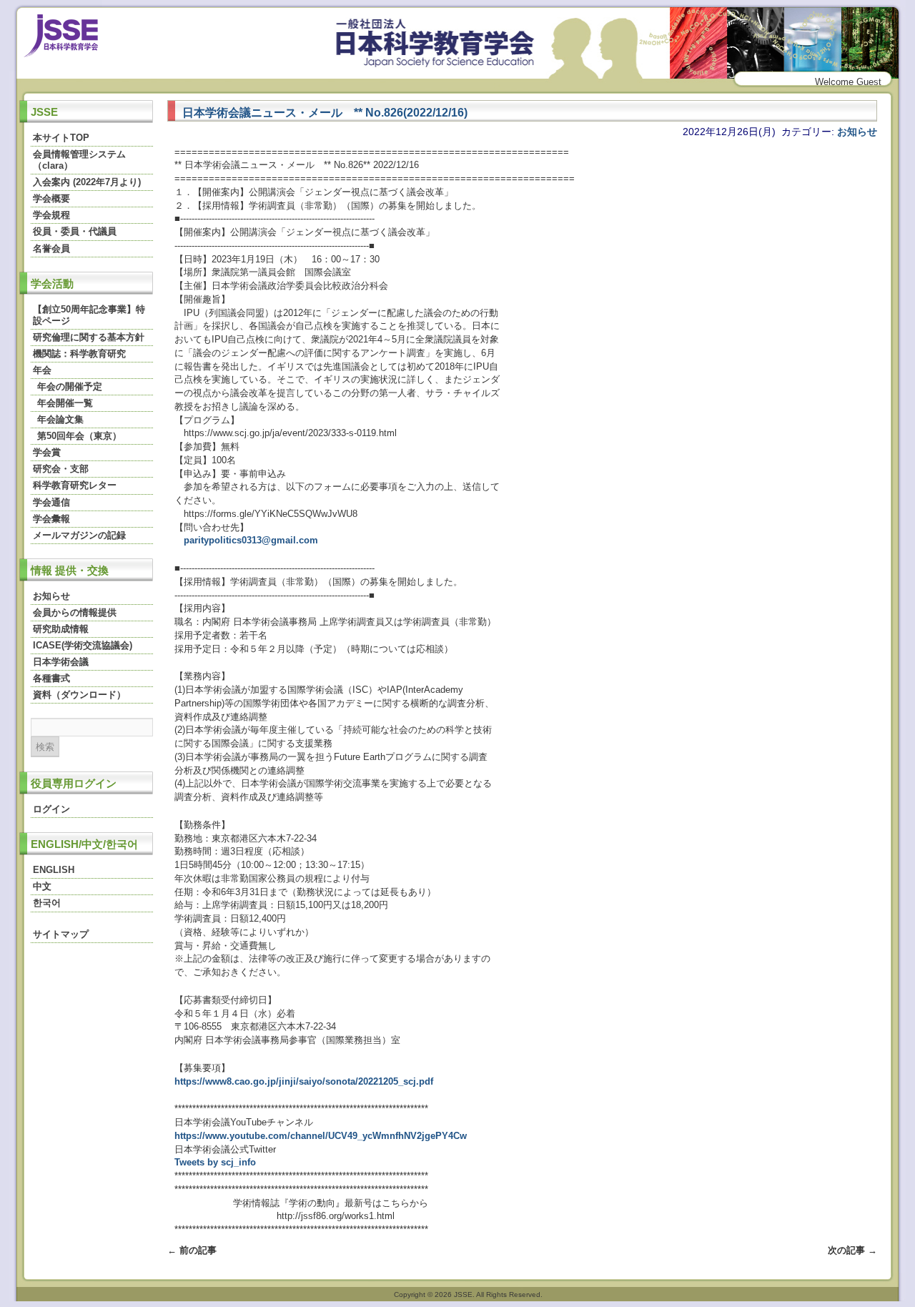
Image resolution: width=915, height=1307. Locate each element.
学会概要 (51, 198)
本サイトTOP (61, 137)
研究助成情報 (61, 628)
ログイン (51, 809)
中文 (42, 886)
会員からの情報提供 (75, 612)
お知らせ (51, 596)
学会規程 (51, 214)
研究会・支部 (61, 468)
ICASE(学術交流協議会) (82, 645)
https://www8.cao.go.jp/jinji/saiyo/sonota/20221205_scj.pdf (303, 1081)
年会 (42, 370)
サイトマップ (61, 934)
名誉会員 (51, 248)
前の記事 (192, 1250)
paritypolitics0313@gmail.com (251, 540)
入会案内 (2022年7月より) (87, 182)
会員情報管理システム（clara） (79, 160)
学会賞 (47, 452)
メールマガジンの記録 (79, 535)
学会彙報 (51, 518)
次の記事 (852, 1250)
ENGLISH (53, 869)
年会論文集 (60, 419)
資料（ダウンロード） (79, 694)
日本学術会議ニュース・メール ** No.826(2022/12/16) (325, 112)
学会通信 (51, 502)
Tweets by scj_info (215, 1162)
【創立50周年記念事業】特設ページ (89, 315)
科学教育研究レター (75, 485)
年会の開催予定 (69, 386)
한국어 (47, 902)
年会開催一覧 (65, 403)
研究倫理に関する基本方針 (88, 337)
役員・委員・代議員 (75, 231)
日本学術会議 (61, 661)
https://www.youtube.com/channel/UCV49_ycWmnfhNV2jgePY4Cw (320, 1135)
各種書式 (51, 678)
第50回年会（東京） (79, 435)
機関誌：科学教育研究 (79, 353)
